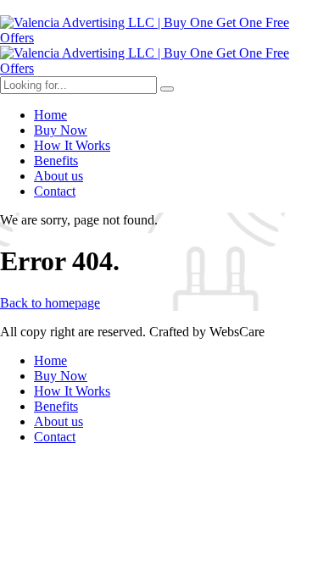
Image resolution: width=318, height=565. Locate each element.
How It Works (72, 145)
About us (58, 176)
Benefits (56, 160)
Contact (54, 191)
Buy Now (60, 130)
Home (50, 115)
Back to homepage (50, 303)
